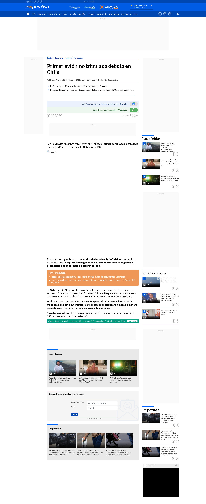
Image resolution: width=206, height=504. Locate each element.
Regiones (63, 14)
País (33, 14)
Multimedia (102, 14)
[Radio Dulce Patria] (74, 7)
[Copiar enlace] (136, 115)
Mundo (73, 14)
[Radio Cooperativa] (109, 7)
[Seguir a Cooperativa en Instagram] (41, 1)
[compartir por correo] (131, 115)
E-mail (73, 407)
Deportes (53, 14)
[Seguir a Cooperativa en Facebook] (35, 1)
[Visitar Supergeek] (169, 16)
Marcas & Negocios (129, 14)
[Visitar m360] (165, 16)
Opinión (81, 14)
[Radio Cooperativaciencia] (90, 7)
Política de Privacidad (94, 419)
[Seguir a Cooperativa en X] (38, 1)
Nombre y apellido (77, 402)
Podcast (91, 14)
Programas (114, 14)
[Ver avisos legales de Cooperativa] (160, 16)
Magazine (42, 14)
